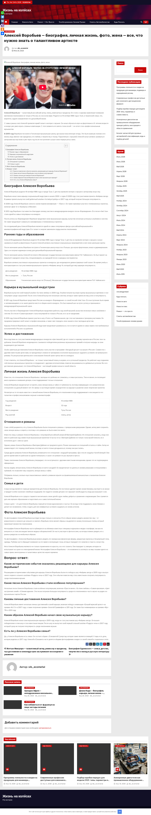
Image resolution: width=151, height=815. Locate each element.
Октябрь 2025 (121, 191)
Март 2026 (120, 176)
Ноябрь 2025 (121, 186)
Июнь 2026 (120, 161)
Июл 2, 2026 (47, 784)
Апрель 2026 (121, 171)
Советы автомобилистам (100, 22)
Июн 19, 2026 (121, 784)
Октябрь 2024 (121, 205)
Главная (15, 22)
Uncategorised (9, 31)
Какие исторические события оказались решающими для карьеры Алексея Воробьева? (40, 171)
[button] (141, 22)
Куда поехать (119, 22)
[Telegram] (2, 17)
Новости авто (27, 22)
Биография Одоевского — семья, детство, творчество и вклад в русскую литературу (89, 650)
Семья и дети (14, 164)
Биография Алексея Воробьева (17, 149)
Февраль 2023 (121, 254)
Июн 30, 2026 (84, 784)
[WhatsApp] (2, 13)
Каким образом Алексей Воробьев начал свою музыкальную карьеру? (35, 178)
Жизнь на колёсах (17, 10)
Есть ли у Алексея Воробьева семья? (25, 180)
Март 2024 (120, 240)
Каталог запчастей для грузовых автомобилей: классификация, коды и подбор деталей (130, 136)
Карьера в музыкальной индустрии (21, 154)
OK (120, 812)
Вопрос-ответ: (12, 169)
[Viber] (2, 25)
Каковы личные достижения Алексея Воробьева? (29, 175)
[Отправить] (2, 33)
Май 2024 (120, 230)
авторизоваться (45, 728)
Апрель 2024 (121, 235)
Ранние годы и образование (18, 152)
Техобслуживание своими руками (72, 22)
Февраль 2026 (121, 181)
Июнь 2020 (120, 264)
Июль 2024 (120, 220)
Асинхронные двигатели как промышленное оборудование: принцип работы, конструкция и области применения (129, 781)
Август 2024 (121, 215)
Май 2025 (120, 196)
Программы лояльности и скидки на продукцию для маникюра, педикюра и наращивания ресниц (131, 90)
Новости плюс (121, 306)
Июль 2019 (120, 274)
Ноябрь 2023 (121, 250)
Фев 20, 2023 (29, 696)
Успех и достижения (16, 157)
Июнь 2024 (120, 225)
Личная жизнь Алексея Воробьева (19, 159)
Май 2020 (120, 269)
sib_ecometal (22, 48)
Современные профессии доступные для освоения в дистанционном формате (130, 101)
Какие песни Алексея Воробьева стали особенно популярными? (33, 173)
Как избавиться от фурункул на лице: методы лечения (39, 706)
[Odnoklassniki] (2, 29)
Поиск (120, 63)
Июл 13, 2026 (11, 784)
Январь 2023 (121, 259)
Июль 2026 (120, 157)
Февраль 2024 (122, 245)
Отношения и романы (17, 162)
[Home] (6, 22)
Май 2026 (120, 166)
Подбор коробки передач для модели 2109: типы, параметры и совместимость (130, 112)
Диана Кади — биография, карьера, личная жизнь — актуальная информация (91, 693)
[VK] (2, 21)
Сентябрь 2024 (122, 210)
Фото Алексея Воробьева (16, 166)
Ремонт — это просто (46, 22)
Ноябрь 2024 (121, 201)
